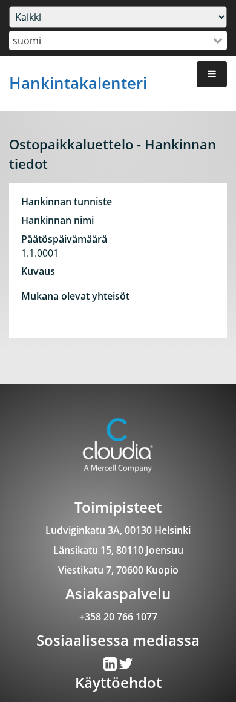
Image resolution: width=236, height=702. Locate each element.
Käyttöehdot (118, 682)
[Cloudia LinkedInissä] (126, 666)
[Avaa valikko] (212, 74)
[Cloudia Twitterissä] (111, 666)
